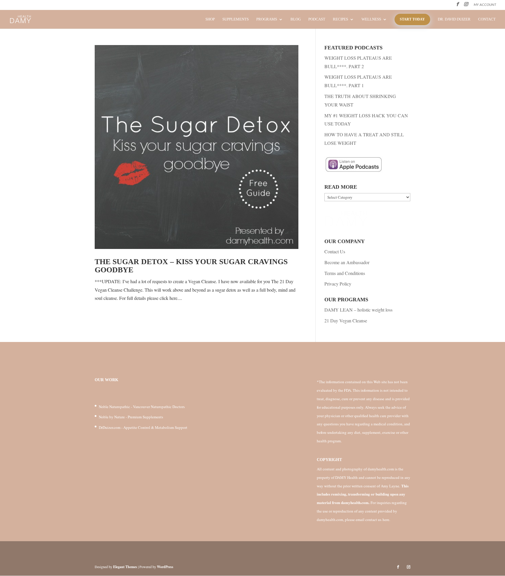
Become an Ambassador (346, 262)
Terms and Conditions (344, 273)
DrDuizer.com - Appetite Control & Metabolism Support (143, 427)
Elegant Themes (125, 566)
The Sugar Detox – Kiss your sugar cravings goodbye (191, 265)
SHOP (210, 19)
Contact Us (334, 251)
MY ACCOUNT (485, 4)
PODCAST (316, 19)
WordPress (165, 566)
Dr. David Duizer (454, 19)
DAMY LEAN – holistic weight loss (358, 310)
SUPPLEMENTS (235, 19)
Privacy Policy (337, 284)
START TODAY (412, 19)
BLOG (295, 19)
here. (386, 519)
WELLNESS (371, 19)
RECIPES (340, 19)
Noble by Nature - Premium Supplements (131, 416)
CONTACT (487, 19)
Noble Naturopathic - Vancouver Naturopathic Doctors (142, 406)
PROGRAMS (266, 19)
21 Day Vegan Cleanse (345, 320)
